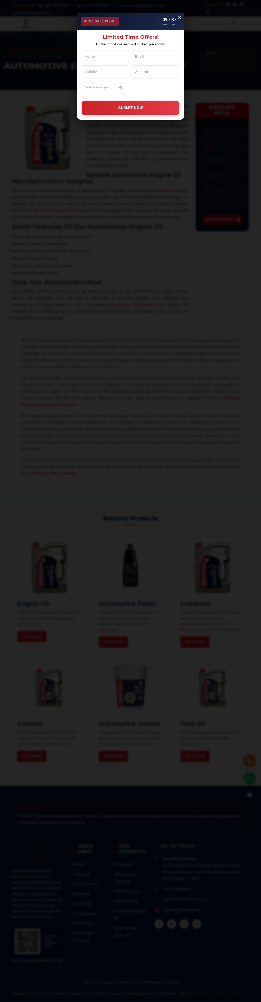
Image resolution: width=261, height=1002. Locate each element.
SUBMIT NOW (130, 107)
